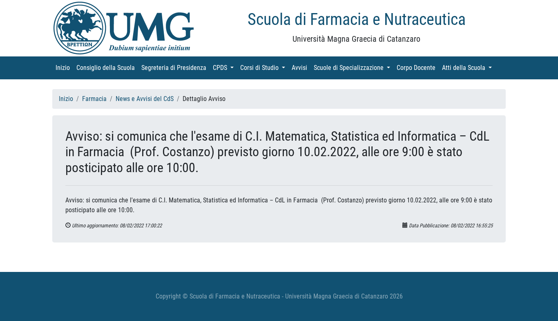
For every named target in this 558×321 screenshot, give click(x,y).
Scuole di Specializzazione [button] (353, 68)
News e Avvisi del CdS (145, 99)
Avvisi (301, 68)
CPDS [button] (225, 68)
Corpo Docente (418, 68)
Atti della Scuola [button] (468, 68)
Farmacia (94, 99)
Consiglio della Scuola (107, 68)
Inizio (64, 68)
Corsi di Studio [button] (264, 68)
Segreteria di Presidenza (175, 68)
